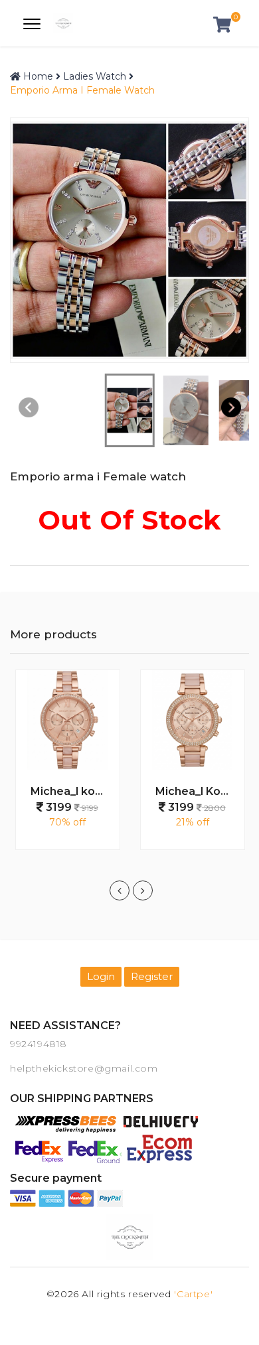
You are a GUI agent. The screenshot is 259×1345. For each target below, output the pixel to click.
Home (37, 76)
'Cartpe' (193, 1294)
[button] (230, 407)
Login (101, 976)
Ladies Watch (94, 76)
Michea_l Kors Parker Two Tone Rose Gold (197, 791)
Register (152, 976)
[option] (67, 766)
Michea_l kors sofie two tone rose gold (72, 791)
